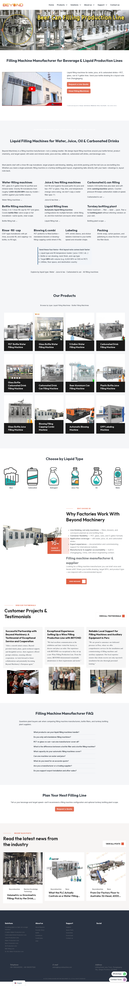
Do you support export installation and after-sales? (55, 771)
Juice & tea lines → (52, 200)
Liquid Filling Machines (61, 305)
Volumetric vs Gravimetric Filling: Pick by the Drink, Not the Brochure (21, 898)
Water (51, 272)
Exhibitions (38, 935)
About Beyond (39, 927)
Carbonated (32, 488)
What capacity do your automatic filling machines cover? (57, 751)
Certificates (39, 938)
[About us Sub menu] (94, 5)
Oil (96, 488)
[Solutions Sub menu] (80, 5)
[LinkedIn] (106, 928)
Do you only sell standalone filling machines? (52, 737)
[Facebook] (97, 928)
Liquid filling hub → (52, 221)
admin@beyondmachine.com (62, 967)
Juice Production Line (12, 937)
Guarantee (69, 933)
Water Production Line (12, 940)
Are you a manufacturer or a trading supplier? (53, 766)
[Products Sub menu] (66, 5)
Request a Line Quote (78, 84)
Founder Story (39, 930)
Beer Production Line (11, 943)
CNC (36, 941)
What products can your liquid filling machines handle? (56, 732)
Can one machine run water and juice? (50, 756)
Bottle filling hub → (9, 221)
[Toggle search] (124, 5)
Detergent (54, 488)
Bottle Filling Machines (80, 305)
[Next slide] (126, 30)
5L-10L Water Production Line (14, 951)
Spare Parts (69, 930)
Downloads (69, 935)
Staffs (37, 933)
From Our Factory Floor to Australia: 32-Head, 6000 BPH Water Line (104, 896)
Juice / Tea (75, 488)
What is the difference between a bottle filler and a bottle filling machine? (64, 747)
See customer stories (112, 105)
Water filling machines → (12, 200)
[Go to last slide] (2, 30)
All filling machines (90, 272)
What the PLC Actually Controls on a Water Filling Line (63, 896)
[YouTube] (102, 928)
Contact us (115, 5)
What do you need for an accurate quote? (51, 761)
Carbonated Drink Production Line (15, 935)
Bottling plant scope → (96, 221)
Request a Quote (64, 809)
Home (51, 5)
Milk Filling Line (9, 948)
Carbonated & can (74, 272)
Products (61, 5)
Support (101, 5)
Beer (11, 488)
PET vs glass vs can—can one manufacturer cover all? (56, 742)
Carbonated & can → (95, 197)
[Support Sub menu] (106, 5)
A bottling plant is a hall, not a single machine (16, 928)
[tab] (62, 47)
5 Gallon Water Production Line (15, 932)
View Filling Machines (79, 91)
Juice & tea (60, 272)
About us (88, 5)
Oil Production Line (11, 946)
